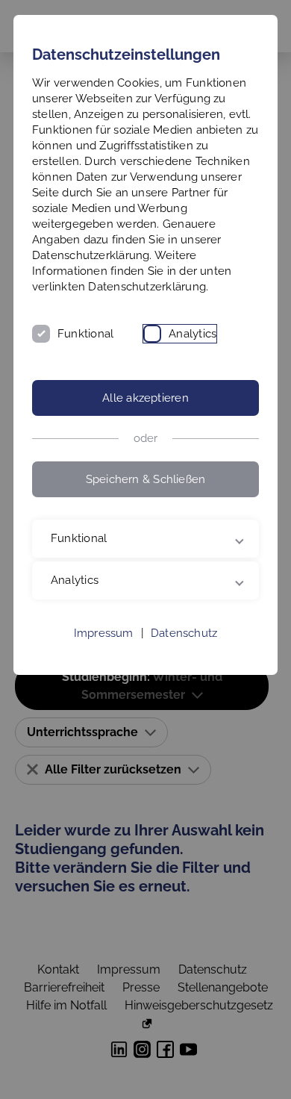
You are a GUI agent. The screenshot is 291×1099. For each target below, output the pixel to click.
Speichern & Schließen (146, 479)
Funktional (85, 333)
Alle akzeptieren (145, 398)
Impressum (104, 664)
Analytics (192, 333)
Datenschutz (184, 664)
